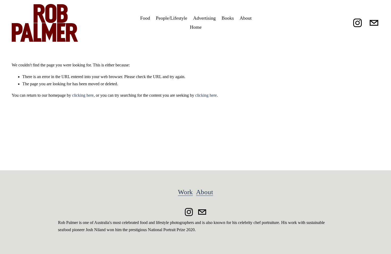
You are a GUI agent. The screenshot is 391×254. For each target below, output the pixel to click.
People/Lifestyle (171, 18)
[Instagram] (357, 23)
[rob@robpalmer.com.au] (374, 23)
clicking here (83, 95)
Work (185, 192)
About (246, 18)
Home (196, 27)
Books (228, 18)
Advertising (204, 18)
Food (145, 18)
